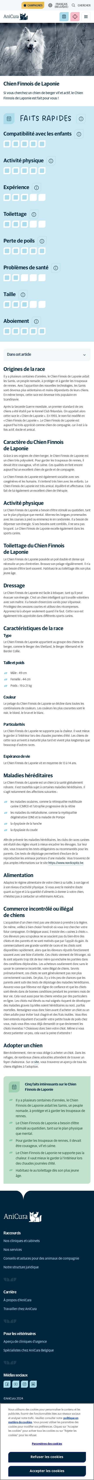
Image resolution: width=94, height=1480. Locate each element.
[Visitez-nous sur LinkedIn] (33, 1384)
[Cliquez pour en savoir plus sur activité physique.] (51, 160)
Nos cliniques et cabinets (21, 1241)
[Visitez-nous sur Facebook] (6, 1384)
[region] (47, 1441)
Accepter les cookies (47, 1471)
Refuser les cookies (47, 1457)
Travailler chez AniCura (20, 1309)
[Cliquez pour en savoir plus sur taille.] (23, 294)
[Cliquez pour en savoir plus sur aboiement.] (36, 321)
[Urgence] (75, 16)
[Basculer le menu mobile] (86, 16)
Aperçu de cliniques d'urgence (25, 1341)
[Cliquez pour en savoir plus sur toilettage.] (33, 214)
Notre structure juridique (21, 1267)
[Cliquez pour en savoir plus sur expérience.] (36, 187)
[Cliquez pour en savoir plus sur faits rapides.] (81, 118)
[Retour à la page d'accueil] (15, 16)
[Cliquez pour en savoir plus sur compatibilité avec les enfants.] (79, 134)
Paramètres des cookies (47, 1443)
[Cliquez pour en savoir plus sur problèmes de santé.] (55, 267)
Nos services (12, 1249)
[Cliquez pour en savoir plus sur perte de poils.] (42, 241)
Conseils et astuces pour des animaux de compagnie (41, 1258)
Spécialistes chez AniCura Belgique (28, 1350)
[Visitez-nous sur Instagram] (24, 1384)
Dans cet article (19, 355)
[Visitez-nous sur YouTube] (15, 1384)
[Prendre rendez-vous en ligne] (64, 16)
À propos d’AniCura (17, 1300)
